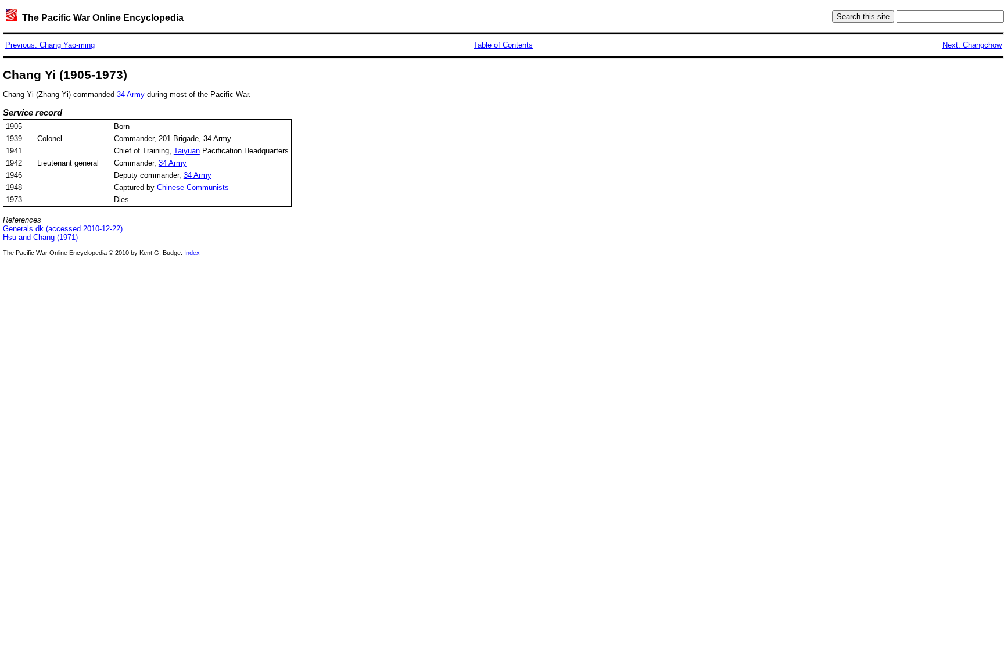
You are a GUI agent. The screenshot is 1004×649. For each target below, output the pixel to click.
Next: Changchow (972, 45)
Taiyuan (187, 150)
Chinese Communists (193, 187)
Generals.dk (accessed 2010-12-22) (63, 228)
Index (192, 252)
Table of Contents (503, 45)
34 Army (131, 94)
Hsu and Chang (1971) (40, 237)
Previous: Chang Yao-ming (50, 45)
